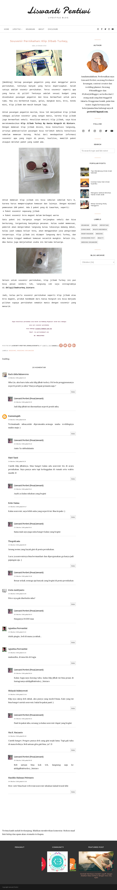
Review (94, 225)
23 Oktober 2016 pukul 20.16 (23, 576)
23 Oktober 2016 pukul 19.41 (23, 489)
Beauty (101, 238)
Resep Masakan (87, 234)
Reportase (104, 225)
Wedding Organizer (25, 350)
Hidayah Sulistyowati (18, 690)
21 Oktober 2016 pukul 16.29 (17, 461)
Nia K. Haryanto (15, 732)
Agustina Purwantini (17, 628)
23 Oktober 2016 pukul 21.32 (17, 632)
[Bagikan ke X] (65, 345)
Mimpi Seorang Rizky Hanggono (99, 204)
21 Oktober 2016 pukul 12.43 (17, 378)
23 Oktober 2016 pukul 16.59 (17, 545)
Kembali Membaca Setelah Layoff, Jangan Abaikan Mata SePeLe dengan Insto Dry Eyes (96, 875)
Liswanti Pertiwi (58, 10)
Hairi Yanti (13, 457)
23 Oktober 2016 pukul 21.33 (17, 653)
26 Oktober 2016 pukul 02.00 (17, 781)
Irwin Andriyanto (16, 590)
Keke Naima (13, 503)
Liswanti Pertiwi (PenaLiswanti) (28, 398)
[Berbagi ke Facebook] (61, 345)
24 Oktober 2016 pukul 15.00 (17, 736)
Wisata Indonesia (100, 229)
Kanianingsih (14, 416)
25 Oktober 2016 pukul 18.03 (23, 614)
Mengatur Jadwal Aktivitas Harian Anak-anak (101, 193)
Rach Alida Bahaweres (18, 374)
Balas (73, 392)
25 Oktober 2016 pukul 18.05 (23, 760)
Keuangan (85, 225)
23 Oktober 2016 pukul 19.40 (23, 444)
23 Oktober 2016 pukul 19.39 (23, 402)
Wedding (12, 350)
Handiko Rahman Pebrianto (21, 777)
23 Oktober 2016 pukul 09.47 (17, 507)
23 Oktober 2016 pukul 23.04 (17, 694)
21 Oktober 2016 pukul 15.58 (17, 419)
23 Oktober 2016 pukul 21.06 (17, 594)
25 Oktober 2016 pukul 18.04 (23, 673)
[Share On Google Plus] (74, 345)
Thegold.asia (14, 541)
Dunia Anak (85, 229)
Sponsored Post (88, 238)
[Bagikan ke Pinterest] (69, 345)
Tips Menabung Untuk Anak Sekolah (101, 172)
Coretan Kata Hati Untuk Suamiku (100, 183)
